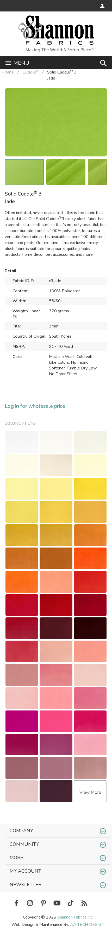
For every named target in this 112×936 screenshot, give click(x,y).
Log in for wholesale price (35, 406)
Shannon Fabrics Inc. (75, 917)
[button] (95, 100)
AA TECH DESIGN (87, 924)
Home (8, 72)
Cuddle (30, 72)
